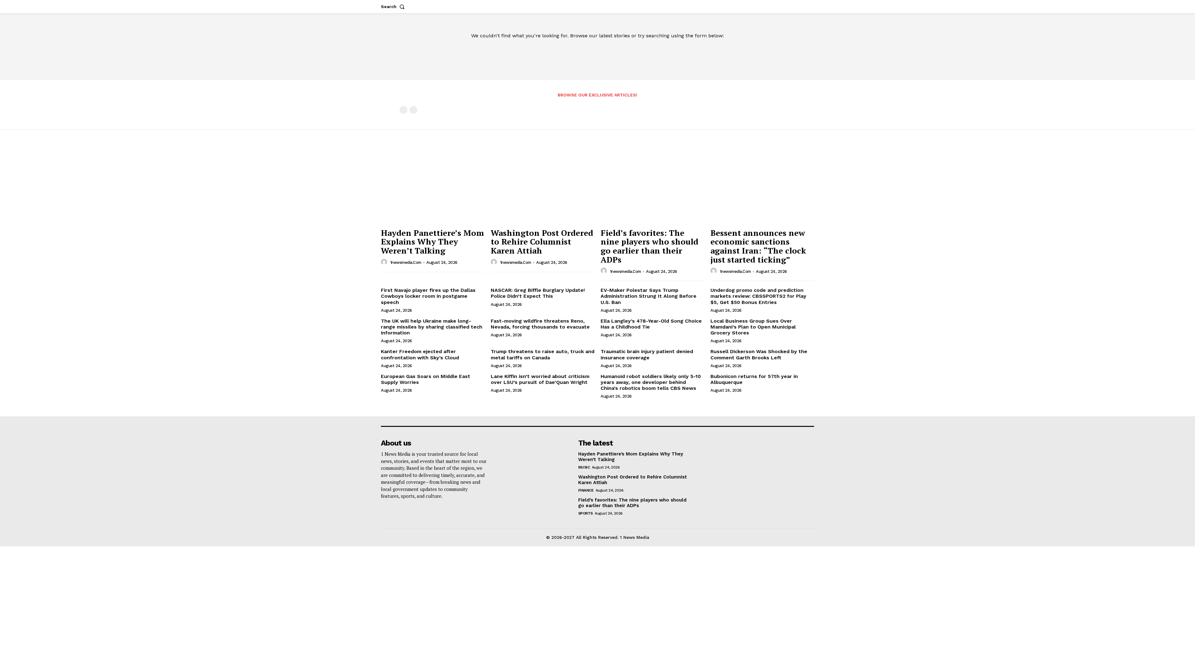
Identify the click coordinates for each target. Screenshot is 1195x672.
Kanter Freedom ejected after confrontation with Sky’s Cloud (420, 354)
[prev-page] (403, 110)
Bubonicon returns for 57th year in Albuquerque (754, 379)
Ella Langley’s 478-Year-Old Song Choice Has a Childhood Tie (651, 324)
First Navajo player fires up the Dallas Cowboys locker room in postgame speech (428, 296)
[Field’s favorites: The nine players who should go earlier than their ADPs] (652, 186)
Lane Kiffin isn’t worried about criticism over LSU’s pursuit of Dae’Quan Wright (540, 379)
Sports (585, 513)
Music (584, 467)
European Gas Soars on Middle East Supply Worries (425, 379)
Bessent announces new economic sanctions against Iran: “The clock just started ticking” (758, 246)
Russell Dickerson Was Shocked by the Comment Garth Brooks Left (758, 354)
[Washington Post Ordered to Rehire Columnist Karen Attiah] (542, 186)
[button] (394, 6)
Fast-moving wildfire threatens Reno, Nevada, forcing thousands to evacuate (540, 324)
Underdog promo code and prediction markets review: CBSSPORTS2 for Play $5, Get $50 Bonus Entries (758, 296)
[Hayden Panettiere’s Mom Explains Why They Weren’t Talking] (433, 186)
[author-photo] (385, 262)
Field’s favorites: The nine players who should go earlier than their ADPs (649, 246)
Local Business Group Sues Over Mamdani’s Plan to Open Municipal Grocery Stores (753, 327)
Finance (586, 490)
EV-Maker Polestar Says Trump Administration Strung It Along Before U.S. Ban (648, 296)
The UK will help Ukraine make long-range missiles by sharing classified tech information (431, 327)
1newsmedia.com (405, 262)
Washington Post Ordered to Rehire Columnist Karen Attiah (542, 241)
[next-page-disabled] (413, 110)
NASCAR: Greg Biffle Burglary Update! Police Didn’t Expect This (538, 293)
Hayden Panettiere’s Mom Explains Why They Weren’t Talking (432, 241)
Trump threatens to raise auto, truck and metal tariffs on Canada (542, 354)
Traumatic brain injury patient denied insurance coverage (647, 354)
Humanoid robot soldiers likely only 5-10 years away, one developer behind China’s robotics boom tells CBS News (651, 382)
